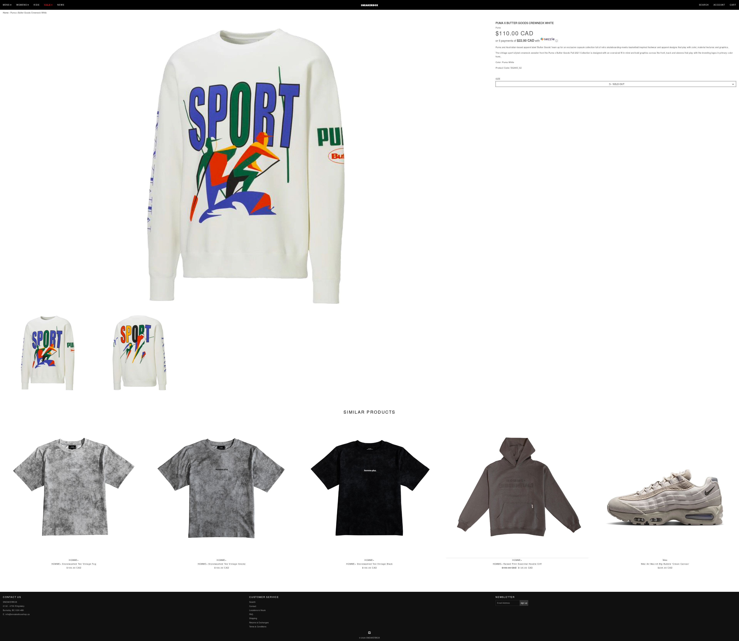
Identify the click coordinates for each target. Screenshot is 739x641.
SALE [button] (47, 4)
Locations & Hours (257, 610)
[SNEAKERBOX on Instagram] (369, 633)
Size (498, 78)
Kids (36, 4)
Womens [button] (21, 4)
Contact (252, 606)
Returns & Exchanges (259, 622)
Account (719, 4)
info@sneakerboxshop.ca (18, 614)
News (60, 4)
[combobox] (616, 84)
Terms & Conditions (257, 626)
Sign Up (524, 603)
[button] (616, 40)
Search (704, 4)
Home (5, 12)
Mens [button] (6, 4)
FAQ (251, 614)
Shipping (253, 618)
